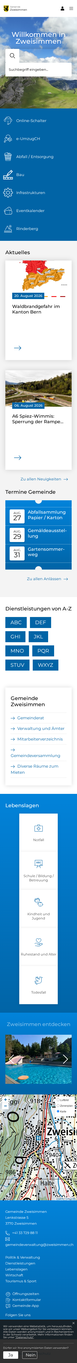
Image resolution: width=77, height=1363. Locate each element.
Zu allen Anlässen (44, 578)
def (40, 622)
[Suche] (12, 56)
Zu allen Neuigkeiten (41, 479)
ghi (15, 637)
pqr (43, 651)
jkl (38, 637)
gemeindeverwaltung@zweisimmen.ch (39, 1245)
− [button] (5, 1106)
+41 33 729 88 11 (25, 1233)
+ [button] (5, 1099)
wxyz (45, 665)
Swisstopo (70, 1198)
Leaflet (59, 1198)
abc (16, 622)
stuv (17, 665)
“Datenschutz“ (24, 1337)
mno (17, 651)
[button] (69, 8)
